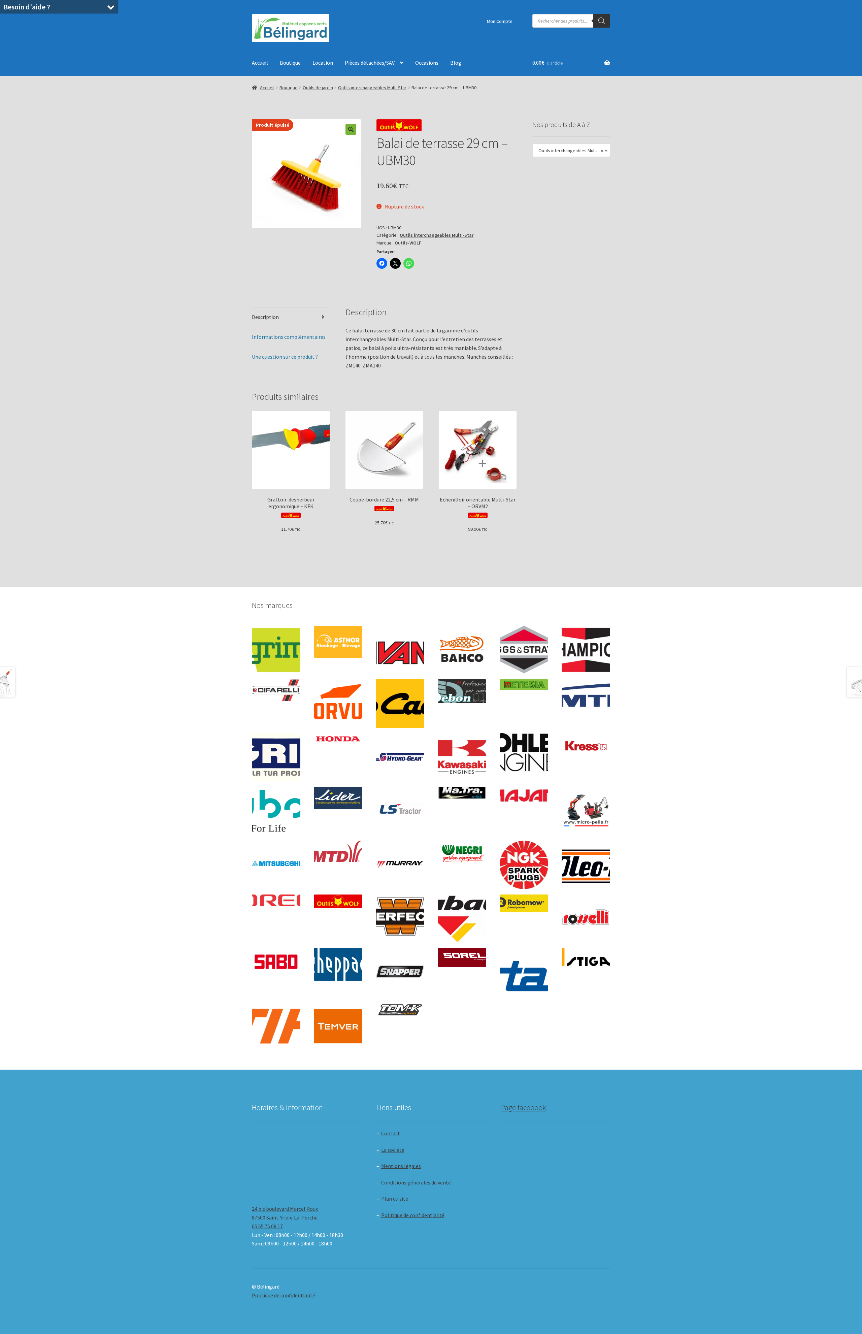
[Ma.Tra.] (462, 792)
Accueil (260, 62)
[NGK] (524, 865)
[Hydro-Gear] (400, 757)
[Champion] (586, 650)
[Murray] (400, 865)
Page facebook (523, 1107)
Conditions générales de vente (416, 1182)
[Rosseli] (586, 918)
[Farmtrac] (586, 703)
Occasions (426, 62)
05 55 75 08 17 (267, 1226)
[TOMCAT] (400, 1010)
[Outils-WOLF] (338, 901)
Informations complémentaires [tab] (289, 336)
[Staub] (524, 970)
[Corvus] (338, 703)
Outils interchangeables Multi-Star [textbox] (571, 151)
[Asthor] (338, 642)
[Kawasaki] (462, 757)
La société (392, 1149)
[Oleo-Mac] (586, 863)
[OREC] (276, 900)
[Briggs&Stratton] (524, 650)
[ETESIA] (524, 684)
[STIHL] (276, 1026)
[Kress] (586, 745)
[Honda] (338, 738)
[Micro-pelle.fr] (586, 811)
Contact (390, 1133)
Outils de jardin (318, 88)
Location (322, 62)
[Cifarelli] (276, 690)
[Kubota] (276, 811)
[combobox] (571, 150)
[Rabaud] (462, 918)
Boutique (290, 62)
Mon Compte (499, 21)
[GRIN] (276, 757)
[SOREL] (462, 957)
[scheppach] (338, 964)
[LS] (400, 811)
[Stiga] (586, 957)
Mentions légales (401, 1166)
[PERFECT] (400, 916)
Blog (455, 62)
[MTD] (338, 851)
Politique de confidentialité (412, 1215)
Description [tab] (265, 317)
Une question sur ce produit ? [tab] (285, 356)
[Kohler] (524, 752)
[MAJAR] (524, 795)
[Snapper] (400, 972)
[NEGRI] (462, 852)
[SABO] (276, 961)
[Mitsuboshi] (276, 864)
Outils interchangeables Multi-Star (372, 88)
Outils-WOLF (408, 243)
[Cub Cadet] (400, 703)
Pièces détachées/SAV (370, 62)
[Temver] (338, 1026)
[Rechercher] (601, 21)
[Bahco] (462, 650)
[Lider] (338, 798)
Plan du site (394, 1198)
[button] (350, 129)
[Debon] (462, 691)
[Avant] (400, 650)
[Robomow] (524, 903)
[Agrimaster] (276, 650)
